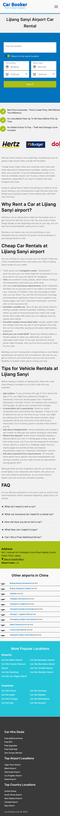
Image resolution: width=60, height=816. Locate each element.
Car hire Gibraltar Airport (41, 672)
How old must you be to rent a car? (23, 522)
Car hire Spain (8, 695)
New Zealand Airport (13, 798)
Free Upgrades (10, 745)
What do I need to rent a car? (20, 506)
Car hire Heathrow (10, 672)
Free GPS (8, 742)
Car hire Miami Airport (11, 660)
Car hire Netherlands (40, 699)
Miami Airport (10, 768)
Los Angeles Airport (13, 776)
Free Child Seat (10, 749)
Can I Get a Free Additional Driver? (23, 537)
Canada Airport (11, 802)
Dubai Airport (10, 779)
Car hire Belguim (38, 695)
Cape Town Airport (12, 765)
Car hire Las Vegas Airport (14, 676)
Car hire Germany (38, 691)
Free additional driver (13, 738)
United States (10, 791)
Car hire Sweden (38, 703)
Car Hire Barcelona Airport (42, 664)
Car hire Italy (7, 703)
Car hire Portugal (9, 699)
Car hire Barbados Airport (42, 660)
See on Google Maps (14, 559)
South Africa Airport (13, 795)
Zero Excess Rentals (13, 753)
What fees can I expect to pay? (21, 529)
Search (30, 84)
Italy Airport (9, 806)
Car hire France (8, 691)
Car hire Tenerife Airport (41, 668)
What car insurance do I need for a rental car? (29, 514)
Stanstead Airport (12, 772)
